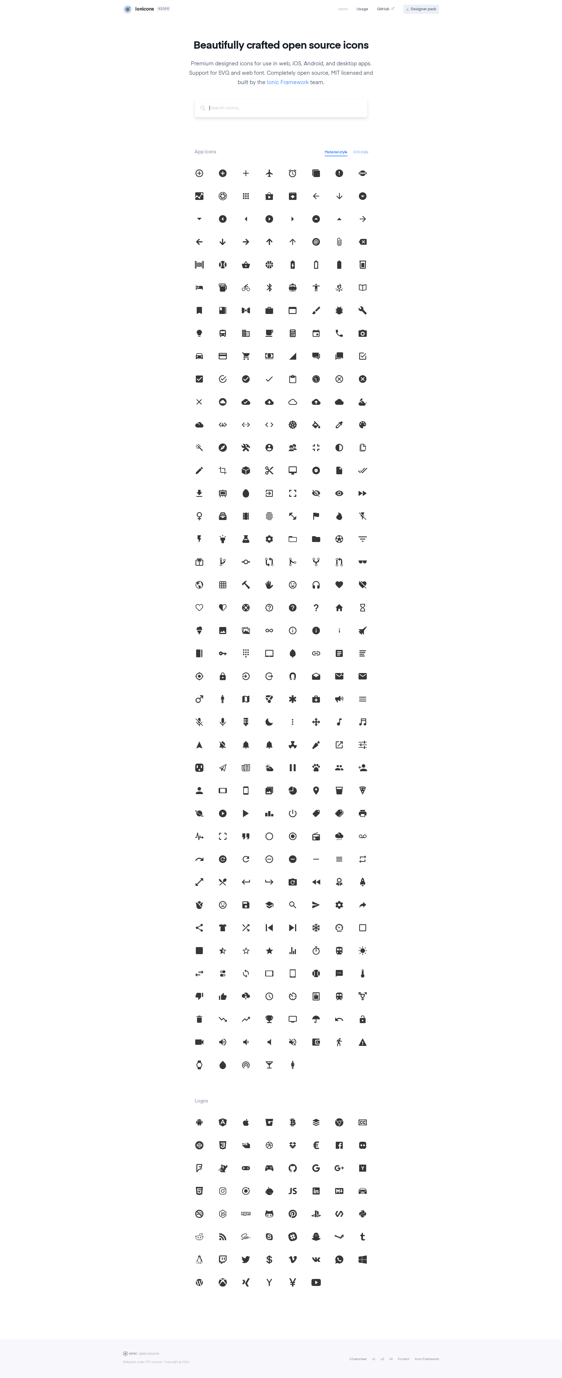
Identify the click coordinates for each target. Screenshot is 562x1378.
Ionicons (144, 9)
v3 (391, 1359)
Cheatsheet (358, 1359)
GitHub (383, 9)
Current (403, 1359)
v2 (382, 1359)
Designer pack (423, 9)
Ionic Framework (288, 82)
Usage (362, 9)
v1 (374, 1359)
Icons (343, 9)
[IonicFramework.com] (141, 1354)
